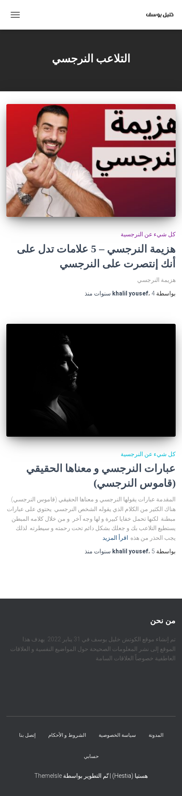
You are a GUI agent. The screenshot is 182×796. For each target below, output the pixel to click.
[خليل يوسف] (157, 14)
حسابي (91, 756)
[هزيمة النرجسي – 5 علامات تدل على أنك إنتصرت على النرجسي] (91, 160)
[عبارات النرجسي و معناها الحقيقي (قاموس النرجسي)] (91, 380)
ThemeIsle (48, 775)
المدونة (156, 736)
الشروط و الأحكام (67, 736)
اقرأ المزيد (115, 537)
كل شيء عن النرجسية (148, 234)
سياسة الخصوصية (117, 736)
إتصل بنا (27, 736)
